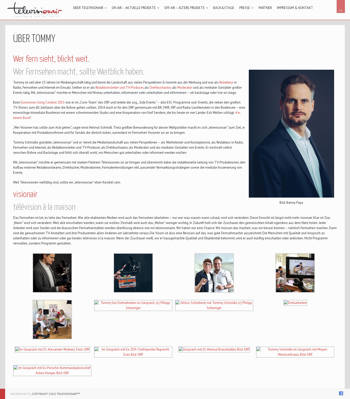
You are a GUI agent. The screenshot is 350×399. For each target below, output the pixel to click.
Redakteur (226, 82)
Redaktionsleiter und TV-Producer (119, 87)
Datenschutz (20, 394)
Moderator (184, 87)
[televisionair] (35, 10)
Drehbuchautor (160, 87)
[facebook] (341, 393)
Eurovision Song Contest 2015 (43, 102)
